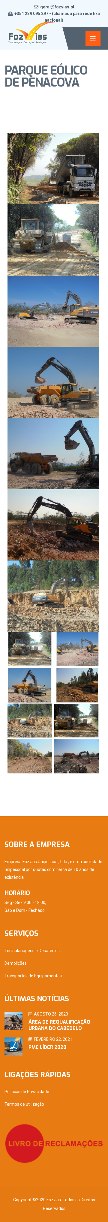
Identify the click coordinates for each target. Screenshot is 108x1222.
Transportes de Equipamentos (33, 975)
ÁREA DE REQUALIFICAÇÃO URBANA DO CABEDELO (59, 1025)
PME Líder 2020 (47, 1047)
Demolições (15, 963)
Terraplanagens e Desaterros (32, 950)
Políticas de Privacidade (26, 1091)
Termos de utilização (24, 1104)
